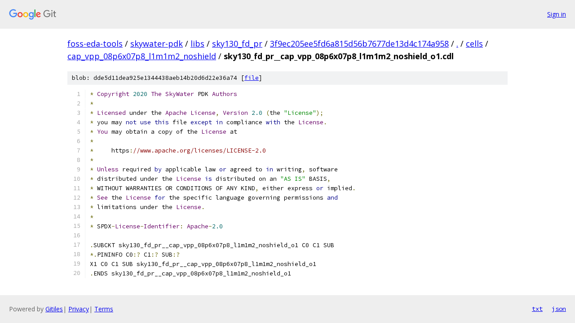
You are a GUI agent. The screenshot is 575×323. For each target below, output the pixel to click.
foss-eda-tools (95, 43)
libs (197, 43)
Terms (103, 309)
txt (537, 309)
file (251, 78)
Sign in (556, 14)
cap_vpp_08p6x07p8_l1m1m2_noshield (141, 56)
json (559, 309)
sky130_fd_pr (237, 43)
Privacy (78, 309)
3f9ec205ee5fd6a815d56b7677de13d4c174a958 (359, 43)
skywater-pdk (156, 43)
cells (474, 43)
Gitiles (54, 309)
